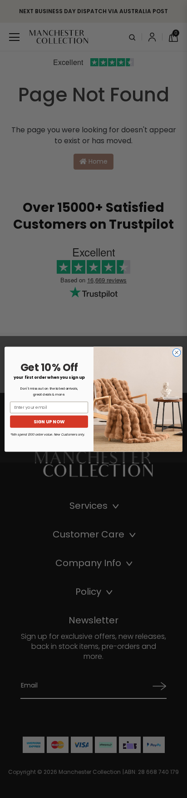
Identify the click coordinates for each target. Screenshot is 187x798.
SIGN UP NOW (49, 421)
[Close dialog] (176, 352)
